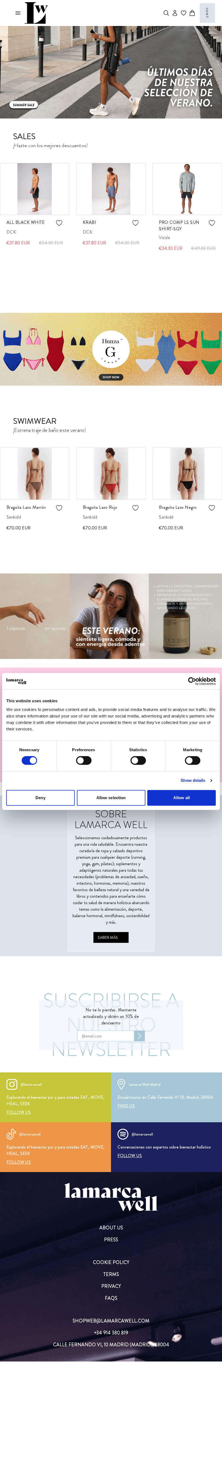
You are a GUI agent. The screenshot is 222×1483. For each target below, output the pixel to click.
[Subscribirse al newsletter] (139, 1036)
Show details (193, 780)
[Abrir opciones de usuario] (175, 13)
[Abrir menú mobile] (18, 13)
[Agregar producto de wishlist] (59, 223)
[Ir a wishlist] (183, 13)
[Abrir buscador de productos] (166, 13)
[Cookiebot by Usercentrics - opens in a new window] (192, 681)
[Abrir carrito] (192, 13)
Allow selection (111, 797)
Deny (40, 797)
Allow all (181, 797)
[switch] (84, 760)
